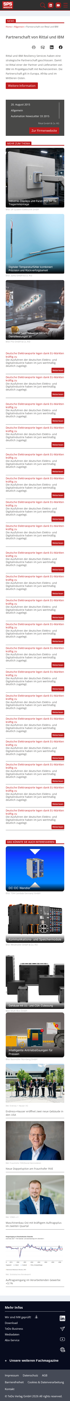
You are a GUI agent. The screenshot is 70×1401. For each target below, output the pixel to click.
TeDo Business (14, 1328)
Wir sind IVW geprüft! (18, 1317)
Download (11, 1323)
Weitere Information (22, 86)
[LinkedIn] (62, 1319)
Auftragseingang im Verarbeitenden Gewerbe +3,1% (33, 1281)
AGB (44, 1375)
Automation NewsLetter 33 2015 (30, 116)
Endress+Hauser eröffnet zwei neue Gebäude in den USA (34, 1113)
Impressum (12, 1375)
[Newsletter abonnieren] (62, 1329)
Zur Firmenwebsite (44, 131)
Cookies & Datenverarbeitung (46, 1382)
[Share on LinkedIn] (51, 47)
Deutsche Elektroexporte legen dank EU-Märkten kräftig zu (35, 355)
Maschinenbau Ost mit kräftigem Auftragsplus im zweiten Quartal (34, 1224)
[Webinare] (62, 1350)
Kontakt (9, 1389)
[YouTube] (62, 1340)
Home (9, 26)
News (10, 21)
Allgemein (19, 26)
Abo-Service (12, 1340)
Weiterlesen (58, 371)
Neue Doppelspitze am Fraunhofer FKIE (29, 1168)
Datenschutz (30, 1375)
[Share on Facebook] (60, 47)
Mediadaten (12, 1334)
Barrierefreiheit (14, 1382)
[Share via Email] (43, 47)
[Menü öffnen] (65, 5)
